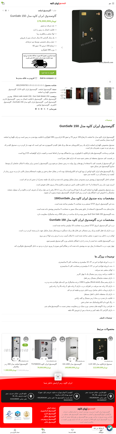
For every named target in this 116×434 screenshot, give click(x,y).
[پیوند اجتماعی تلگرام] (35, 109)
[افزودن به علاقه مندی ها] (98, 359)
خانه (54, 11)
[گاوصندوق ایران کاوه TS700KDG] (44, 349)
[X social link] (44, 109)
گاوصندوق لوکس (43, 105)
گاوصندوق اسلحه (44, 11)
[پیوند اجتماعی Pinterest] (41, 109)
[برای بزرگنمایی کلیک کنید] (110, 81)
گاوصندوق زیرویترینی (48, 419)
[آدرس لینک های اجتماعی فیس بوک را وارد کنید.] (47, 109)
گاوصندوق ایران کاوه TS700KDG (44, 364)
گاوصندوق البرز (50, 102)
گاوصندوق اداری (9, 99)
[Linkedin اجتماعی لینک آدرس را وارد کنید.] (38, 109)
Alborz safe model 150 (22, 96)
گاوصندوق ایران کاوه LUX (27, 89)
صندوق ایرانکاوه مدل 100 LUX (100, 364)
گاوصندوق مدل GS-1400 (72, 364)
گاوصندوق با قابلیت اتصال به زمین (29, 99)
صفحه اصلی (51, 408)
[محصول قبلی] (8, 10)
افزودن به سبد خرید (48, 72)
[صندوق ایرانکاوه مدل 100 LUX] (100, 349)
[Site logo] (58, 3)
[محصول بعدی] (3, 10)
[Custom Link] (110, 428)
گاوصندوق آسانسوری (48, 411)
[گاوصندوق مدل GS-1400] (72, 349)
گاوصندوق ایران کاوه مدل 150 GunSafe (28, 102)
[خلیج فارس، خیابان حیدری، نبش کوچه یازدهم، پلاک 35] (111, 396)
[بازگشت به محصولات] (5, 10)
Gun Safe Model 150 (41, 96)
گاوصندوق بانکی (50, 422)
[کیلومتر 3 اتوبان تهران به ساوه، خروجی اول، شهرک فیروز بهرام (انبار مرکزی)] (77, 396)
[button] (112, 47)
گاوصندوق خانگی (50, 416)
